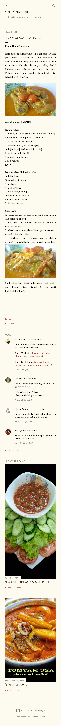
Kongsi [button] (8, 319)
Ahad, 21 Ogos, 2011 (24, 369)
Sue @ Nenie (22, 430)
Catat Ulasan (12, 450)
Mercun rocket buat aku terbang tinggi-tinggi (33, 355)
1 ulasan (17, 588)
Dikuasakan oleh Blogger (33, 710)
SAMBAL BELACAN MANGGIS (27, 582)
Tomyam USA (16, 684)
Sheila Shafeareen (25, 409)
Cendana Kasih (17, 11)
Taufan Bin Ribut (24, 339)
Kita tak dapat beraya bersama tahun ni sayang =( (33, 363)
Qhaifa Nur (21, 378)
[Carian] (54, 5)
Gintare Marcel (38, 716)
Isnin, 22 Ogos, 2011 (24, 421)
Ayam (14, 323)
